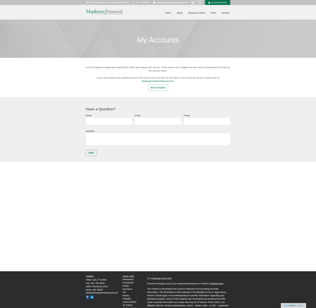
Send (91, 153)
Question (90, 131)
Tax (124, 292)
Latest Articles (129, 302)
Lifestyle (127, 298)
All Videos (127, 305)
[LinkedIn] (193, 2)
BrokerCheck (216, 283)
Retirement (128, 279)
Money (126, 295)
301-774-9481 (143, 2)
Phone (187, 115)
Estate (126, 286)
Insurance (127, 289)
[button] (168, 13)
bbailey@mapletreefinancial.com (173, 2)
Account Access (219, 2)
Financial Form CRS (161, 278)
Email (137, 115)
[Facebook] (200, 2)
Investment (128, 282)
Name (89, 115)
